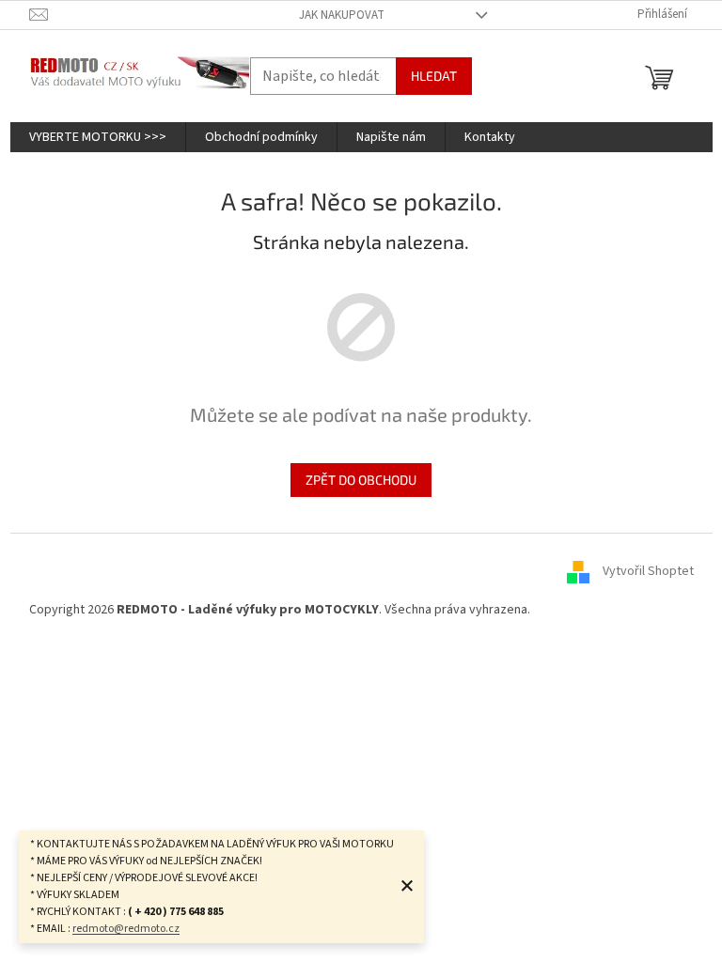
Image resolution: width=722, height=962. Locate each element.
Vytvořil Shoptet (648, 571)
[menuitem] (97, 137)
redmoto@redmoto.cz (126, 929)
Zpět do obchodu (361, 480)
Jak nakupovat (342, 15)
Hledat (434, 76)
